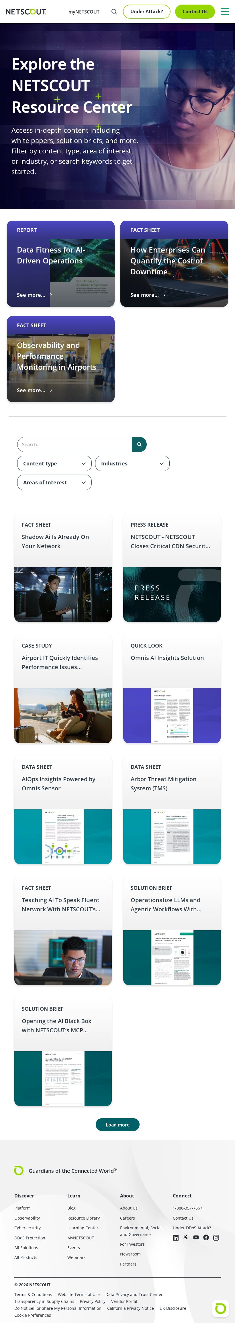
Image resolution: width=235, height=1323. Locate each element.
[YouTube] (196, 1238)
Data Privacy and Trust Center (134, 1294)
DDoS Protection (29, 1238)
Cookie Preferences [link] (32, 1315)
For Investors (132, 1244)
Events (73, 1247)
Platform (22, 1208)
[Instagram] (216, 1238)
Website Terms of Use (79, 1294)
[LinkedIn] (176, 1238)
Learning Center (82, 1227)
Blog (71, 1208)
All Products (25, 1257)
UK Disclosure (173, 1308)
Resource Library (83, 1218)
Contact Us (195, 11)
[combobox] (54, 463)
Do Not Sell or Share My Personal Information (57, 1308)
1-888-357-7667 (187, 1208)
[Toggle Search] (114, 12)
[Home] (26, 11)
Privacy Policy (92, 1301)
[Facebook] (206, 1238)
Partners (128, 1264)
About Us (129, 1208)
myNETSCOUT (83, 12)
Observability (27, 1218)
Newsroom (130, 1254)
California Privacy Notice (130, 1308)
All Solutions (26, 1247)
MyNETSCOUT (80, 1238)
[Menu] (225, 11)
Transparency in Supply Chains (44, 1301)
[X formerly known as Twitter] (186, 1237)
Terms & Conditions (33, 1294)
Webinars (76, 1257)
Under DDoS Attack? (192, 1227)
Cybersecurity (27, 1227)
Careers (127, 1218)
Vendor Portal (124, 1301)
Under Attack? (146, 11)
